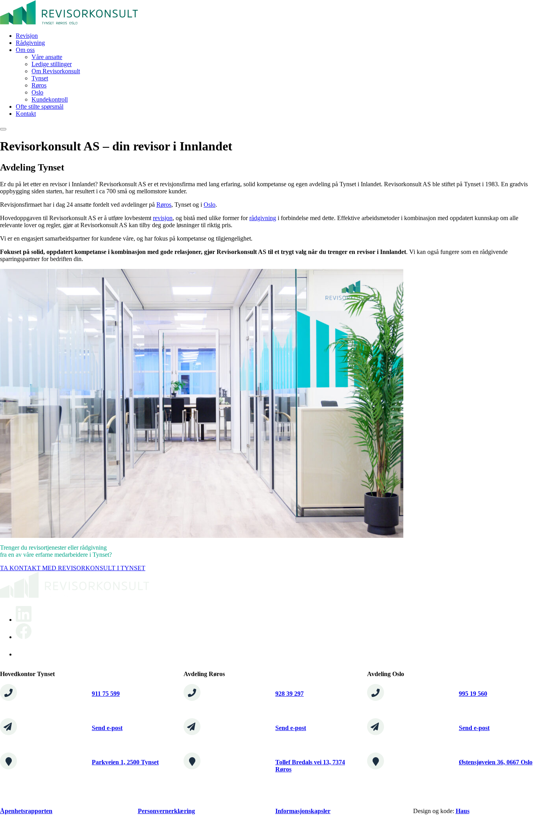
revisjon (163, 218)
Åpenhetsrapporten (26, 811)
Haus (462, 811)
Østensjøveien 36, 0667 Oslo (495, 762)
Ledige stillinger (52, 64)
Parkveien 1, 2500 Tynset (125, 762)
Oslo (37, 92)
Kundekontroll (50, 99)
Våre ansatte (47, 57)
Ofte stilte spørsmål (39, 106)
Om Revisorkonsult (56, 71)
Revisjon (27, 35)
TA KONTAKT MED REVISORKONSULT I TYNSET (72, 568)
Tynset (40, 78)
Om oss (25, 49)
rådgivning (262, 218)
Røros (39, 85)
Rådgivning (30, 42)
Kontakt (26, 113)
